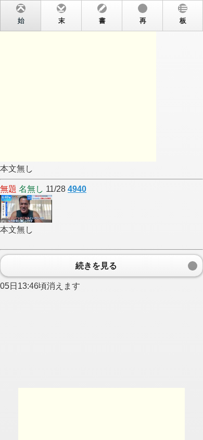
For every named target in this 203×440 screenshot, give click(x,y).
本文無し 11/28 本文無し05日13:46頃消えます (93, 153)
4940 (77, 189)
